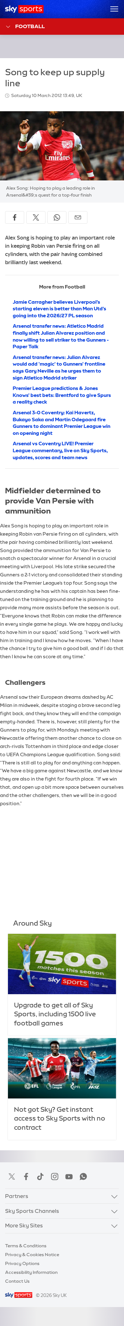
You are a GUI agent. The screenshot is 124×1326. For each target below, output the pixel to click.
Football (30, 26)
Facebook (26, 1176)
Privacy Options (22, 1263)
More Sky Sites (24, 1225)
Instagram (54, 1176)
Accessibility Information (31, 1272)
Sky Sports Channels (32, 1211)
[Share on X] (35, 217)
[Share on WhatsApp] (56, 217)
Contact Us (17, 1281)
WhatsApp (83, 1176)
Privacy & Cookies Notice (32, 1254)
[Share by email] (77, 217)
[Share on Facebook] (14, 217)
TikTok (40, 1176)
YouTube (69, 1176)
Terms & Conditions (25, 1246)
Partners (16, 1196)
